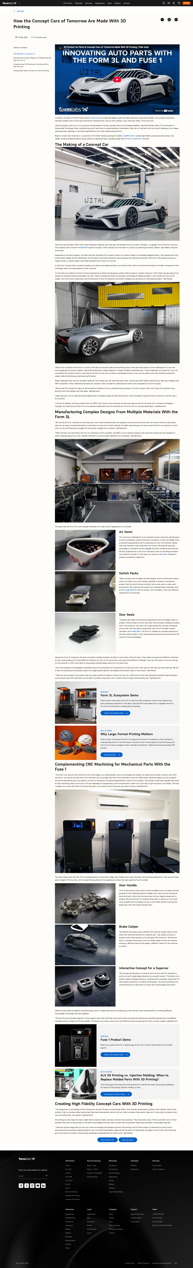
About (111, 1214)
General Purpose (114, 1173)
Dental (111, 1180)
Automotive (69, 1222)
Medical (111, 1184)
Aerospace (69, 1225)
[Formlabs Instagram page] (32, 1185)
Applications (100, 3)
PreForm (133, 1165)
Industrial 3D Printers (72, 1196)
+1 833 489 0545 (158, 1214)
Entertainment (70, 1240)
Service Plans (157, 1165)
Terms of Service (143, 1263)
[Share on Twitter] (169, 19)
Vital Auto (95, 118)
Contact (126, 3)
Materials (78, 3)
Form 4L (68, 1173)
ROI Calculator (92, 1229)
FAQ (175, 1263)
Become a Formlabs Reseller (162, 1225)
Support (117, 3)
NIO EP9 (85, 247)
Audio (67, 1248)
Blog (88, 1218)
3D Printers (67, 3)
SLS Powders (113, 1169)
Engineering (113, 1177)
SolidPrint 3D (128, 136)
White (164, 554)
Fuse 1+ (67, 1188)
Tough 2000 (129, 590)
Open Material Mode (116, 1192)
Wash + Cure (91, 1165)
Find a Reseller (157, 1222)
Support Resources (137, 1214)
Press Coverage (114, 1225)
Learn (109, 3)
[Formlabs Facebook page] (21, 1185)
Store (186, 3)
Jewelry (68, 1244)
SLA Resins (113, 1165)
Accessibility (135, 1222)
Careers (111, 1218)
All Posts (20, 11)
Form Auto (69, 1180)
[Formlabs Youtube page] (38, 1185)
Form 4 (67, 1165)
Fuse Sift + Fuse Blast (94, 1173)
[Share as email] (176, 19)
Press (111, 1222)
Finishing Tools (92, 1177)
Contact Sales (157, 1218)
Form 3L (130, 139)
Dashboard (134, 1169)
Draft (144, 551)
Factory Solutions (158, 1169)
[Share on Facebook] (162, 19)
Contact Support (136, 1218)
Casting (111, 1188)
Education (68, 1237)
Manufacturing (70, 1218)
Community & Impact (116, 1229)
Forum (89, 1233)
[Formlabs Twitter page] (26, 1185)
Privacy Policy (129, 1263)
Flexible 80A (135, 631)
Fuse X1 (67, 1184)
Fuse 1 (139, 139)
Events (89, 1225)
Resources (90, 1222)
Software (88, 3)
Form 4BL (68, 1177)
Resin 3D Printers (71, 1192)
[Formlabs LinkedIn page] (43, 1185)
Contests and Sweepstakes (161, 1263)
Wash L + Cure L (93, 1169)
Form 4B (68, 1169)
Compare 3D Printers (72, 1199)
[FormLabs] (9, 3)
